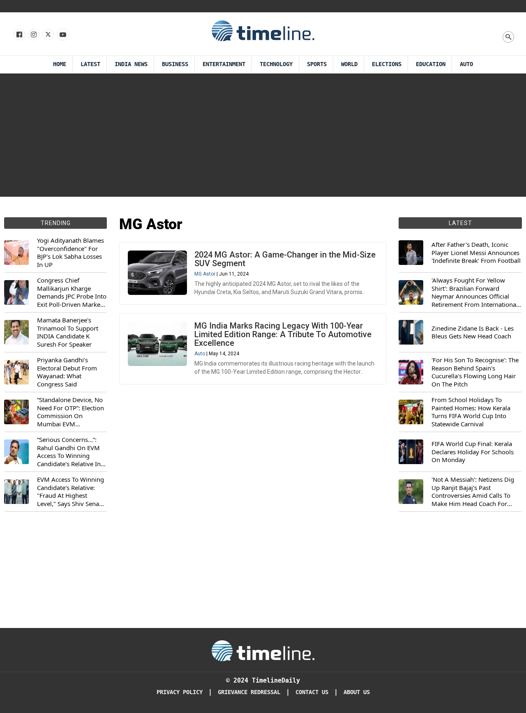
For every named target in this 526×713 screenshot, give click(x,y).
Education (430, 64)
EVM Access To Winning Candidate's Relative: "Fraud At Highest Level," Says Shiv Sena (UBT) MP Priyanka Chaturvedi (70, 492)
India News (131, 64)
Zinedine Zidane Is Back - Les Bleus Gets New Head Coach (472, 332)
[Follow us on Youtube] (62, 35)
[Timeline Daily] (263, 30)
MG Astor (204, 274)
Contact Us (311, 692)
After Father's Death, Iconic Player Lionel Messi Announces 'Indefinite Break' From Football (476, 252)
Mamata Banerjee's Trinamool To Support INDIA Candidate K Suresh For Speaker (67, 332)
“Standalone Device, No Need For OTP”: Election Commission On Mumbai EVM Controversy (70, 412)
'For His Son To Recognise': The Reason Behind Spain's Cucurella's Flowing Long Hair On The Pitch (475, 372)
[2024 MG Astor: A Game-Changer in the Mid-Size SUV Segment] (157, 273)
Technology (276, 64)
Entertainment (224, 64)
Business (175, 64)
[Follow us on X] (47, 35)
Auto (466, 64)
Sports (317, 64)
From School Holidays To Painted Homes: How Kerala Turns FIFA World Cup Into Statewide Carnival (470, 412)
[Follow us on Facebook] (18, 35)
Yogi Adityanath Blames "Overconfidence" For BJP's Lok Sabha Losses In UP (70, 253)
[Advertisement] (263, 135)
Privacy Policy (180, 692)
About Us (357, 692)
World (349, 64)
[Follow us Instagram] (33, 35)
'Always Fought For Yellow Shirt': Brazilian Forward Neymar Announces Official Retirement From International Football (474, 292)
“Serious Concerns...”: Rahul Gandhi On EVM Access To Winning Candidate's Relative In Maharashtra (69, 452)
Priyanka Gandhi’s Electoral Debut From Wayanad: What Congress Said (67, 372)
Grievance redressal (249, 692)
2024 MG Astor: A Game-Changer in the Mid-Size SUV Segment (285, 259)
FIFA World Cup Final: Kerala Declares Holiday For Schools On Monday (472, 452)
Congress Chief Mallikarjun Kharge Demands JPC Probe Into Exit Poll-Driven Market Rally (71, 292)
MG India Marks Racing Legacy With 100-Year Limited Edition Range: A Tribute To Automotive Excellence (282, 334)
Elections (386, 64)
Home (59, 64)
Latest (90, 64)
